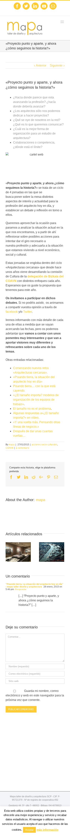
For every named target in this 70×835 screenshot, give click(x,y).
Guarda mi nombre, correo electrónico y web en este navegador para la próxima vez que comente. (35, 695)
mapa (12, 444)
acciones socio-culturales (44, 444)
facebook (12, 311)
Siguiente (56, 65)
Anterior (41, 65)
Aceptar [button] (29, 829)
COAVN (9, 448)
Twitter (27, 311)
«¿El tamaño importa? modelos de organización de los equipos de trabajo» (36, 399)
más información (47, 829)
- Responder (20, 589)
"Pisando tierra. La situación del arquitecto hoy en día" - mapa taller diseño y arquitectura (34, 585)
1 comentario (22, 448)
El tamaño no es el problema (32, 408)
